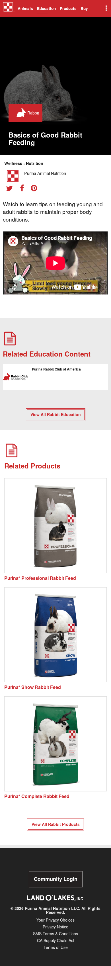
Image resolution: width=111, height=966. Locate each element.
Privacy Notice (55, 927)
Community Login (55, 879)
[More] (105, 8)
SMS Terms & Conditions (55, 934)
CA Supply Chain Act (55, 940)
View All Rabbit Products (56, 824)
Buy (84, 8)
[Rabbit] (19, 112)
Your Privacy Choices (55, 920)
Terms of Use (56, 947)
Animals (25, 8)
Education (46, 8)
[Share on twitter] (11, 189)
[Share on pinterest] (36, 189)
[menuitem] (8, 8)
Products (68, 8)
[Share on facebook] (24, 189)
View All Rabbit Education (55, 414)
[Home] (9, 9)
